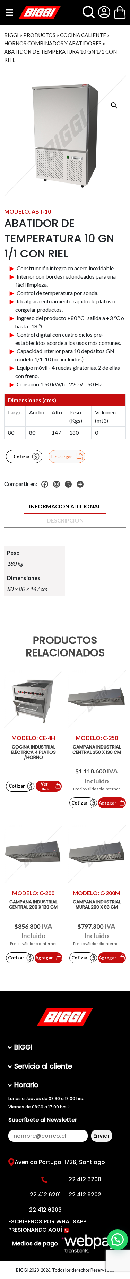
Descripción (65, 520)
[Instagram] (58, 484)
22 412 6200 (85, 1179)
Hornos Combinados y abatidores (53, 43)
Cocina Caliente (83, 35)
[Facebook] (46, 484)
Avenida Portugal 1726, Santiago (60, 1162)
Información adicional (65, 506)
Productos (39, 35)
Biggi (11, 35)
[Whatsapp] (70, 484)
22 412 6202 (85, 1194)
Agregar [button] (107, 803)
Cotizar (21, 456)
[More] (82, 484)
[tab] (65, 506)
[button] (114, 105)
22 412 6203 (45, 1210)
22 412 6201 (45, 1194)
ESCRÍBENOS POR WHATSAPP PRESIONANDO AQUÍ (47, 1225)
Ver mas (44, 786)
